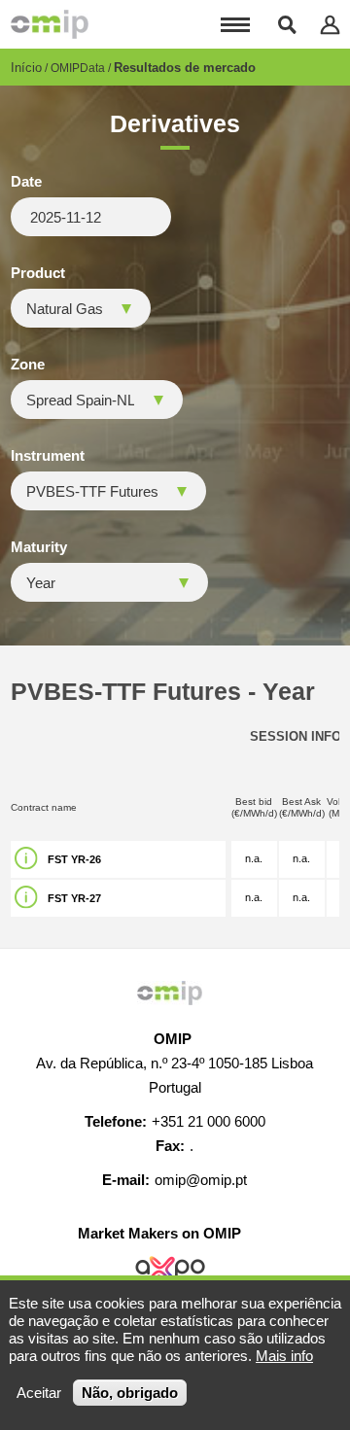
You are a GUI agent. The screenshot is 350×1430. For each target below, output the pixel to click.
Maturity (39, 547)
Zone (28, 364)
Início (26, 67)
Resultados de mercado (185, 67)
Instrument (48, 456)
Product (38, 273)
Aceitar (39, 1392)
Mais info (284, 1355)
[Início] (49, 24)
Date (26, 182)
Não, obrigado (130, 1392)
